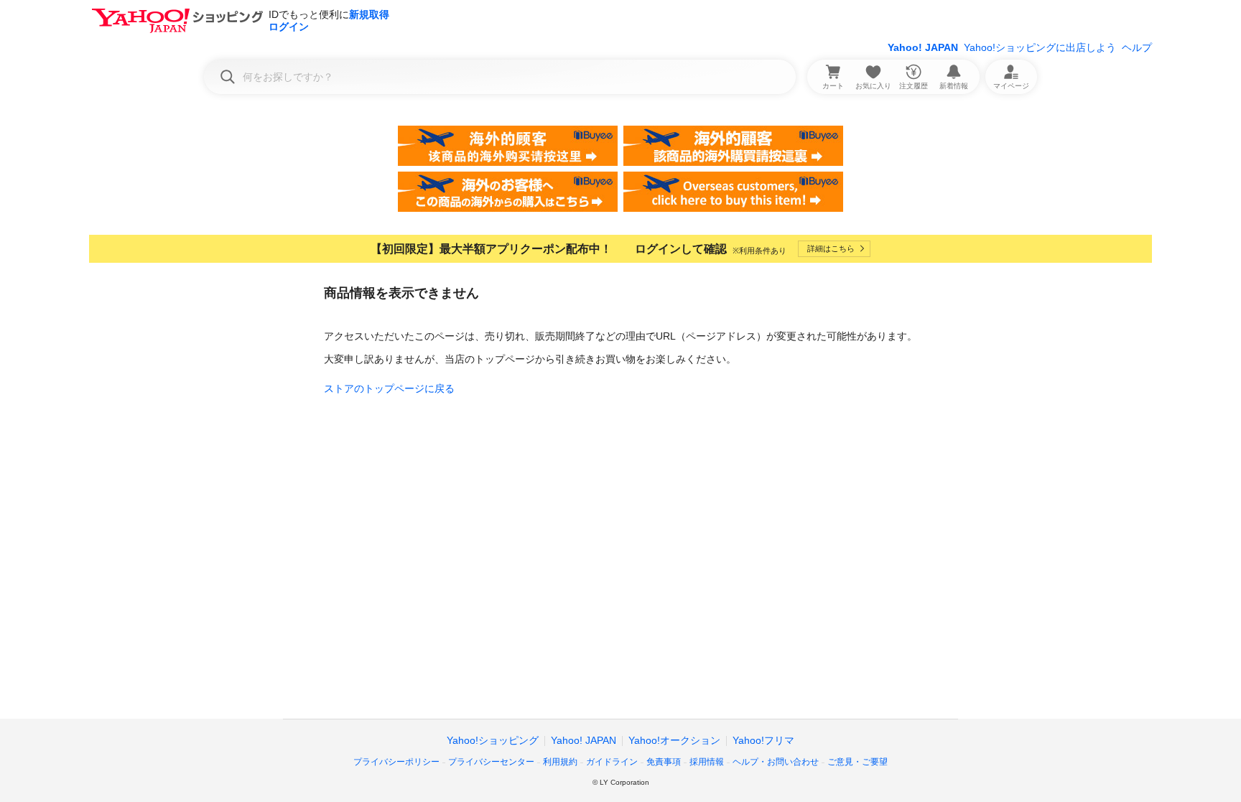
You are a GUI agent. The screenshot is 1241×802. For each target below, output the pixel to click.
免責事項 (663, 762)
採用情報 (706, 762)
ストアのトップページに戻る (389, 388)
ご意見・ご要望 (857, 762)
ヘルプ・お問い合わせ (776, 762)
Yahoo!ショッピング (493, 740)
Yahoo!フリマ (763, 740)
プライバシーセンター (491, 762)
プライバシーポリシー (396, 762)
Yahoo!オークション (674, 740)
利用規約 (560, 762)
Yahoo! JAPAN (923, 47)
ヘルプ (1137, 47)
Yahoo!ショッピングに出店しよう (1040, 47)
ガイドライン (612, 762)
